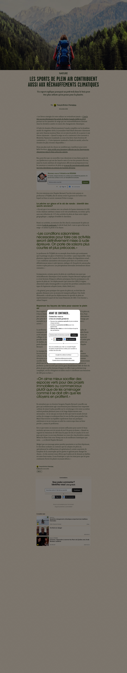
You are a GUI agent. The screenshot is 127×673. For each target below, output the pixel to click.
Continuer (74, 335)
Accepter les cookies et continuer (63, 355)
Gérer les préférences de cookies (63, 358)
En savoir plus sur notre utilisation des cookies (63, 360)
